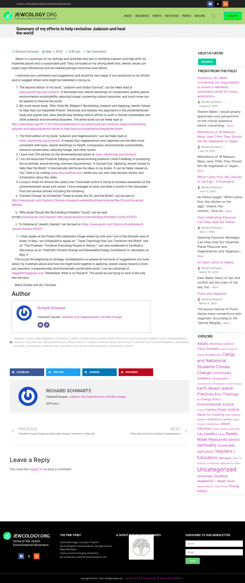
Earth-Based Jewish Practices (109, 338)
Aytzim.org (131, 578)
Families (211, 409)
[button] (213, 16)
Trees (235, 458)
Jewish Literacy (98, 342)
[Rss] (225, 4)
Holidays (201, 419)
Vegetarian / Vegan (121, 346)
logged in (35, 469)
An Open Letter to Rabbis (215, 262)
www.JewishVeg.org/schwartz (39, 140)
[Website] (47, 325)
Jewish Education (54, 342)
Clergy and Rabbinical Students (47, 338)
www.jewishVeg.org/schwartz (39, 92)
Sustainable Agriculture (42, 346)
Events (157, 16)
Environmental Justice (215, 404)
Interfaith (227, 419)
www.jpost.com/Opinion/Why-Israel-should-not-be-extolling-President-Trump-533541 (80, 217)
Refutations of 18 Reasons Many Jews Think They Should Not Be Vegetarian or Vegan (219, 136)
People (186, 16)
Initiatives (172, 16)
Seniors (234, 439)
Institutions (214, 419)
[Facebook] (210, 4)
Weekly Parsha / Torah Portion (212, 486)
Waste (231, 481)
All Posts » (53, 403)
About (128, 16)
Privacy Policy (149, 578)
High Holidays (232, 414)
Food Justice (33, 342)
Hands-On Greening (210, 414)
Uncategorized (98, 346)
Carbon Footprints (228, 349)
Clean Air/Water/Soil (209, 354)
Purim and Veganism (212, 293)
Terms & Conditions (171, 578)
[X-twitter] (218, 4)
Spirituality (126, 342)
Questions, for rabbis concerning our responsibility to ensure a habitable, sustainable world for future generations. (218, 87)
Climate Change (79, 338)
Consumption (218, 383)
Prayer (221, 434)
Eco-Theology (139, 338)
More (230, 125)
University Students (212, 476)
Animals (19, 338)
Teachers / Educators (73, 346)
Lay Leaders (207, 434)
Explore (199, 16)
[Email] (40, 325)
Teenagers (225, 458)
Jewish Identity (77, 342)
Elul (199, 399)
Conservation (220, 378)
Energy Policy (158, 338)
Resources (142, 16)
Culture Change (233, 384)
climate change (111, 317)
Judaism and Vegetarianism (81, 317)
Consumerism (203, 384)
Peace (113, 342)
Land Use (234, 428)
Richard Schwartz (51, 308)
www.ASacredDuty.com (66, 173)
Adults (202, 343)
